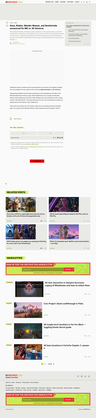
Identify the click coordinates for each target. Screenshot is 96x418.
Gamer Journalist (68, 388)
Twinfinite (17, 388)
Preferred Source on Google (36, 146)
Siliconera (48, 388)
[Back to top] (6, 183)
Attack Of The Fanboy (32, 388)
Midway (14, 127)
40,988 (50, 364)
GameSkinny (77, 388)
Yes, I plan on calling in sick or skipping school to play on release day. (77, 34)
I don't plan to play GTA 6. (74, 41)
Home (11, 22)
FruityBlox (34, 390)
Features (70, 2)
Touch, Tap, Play (27, 390)
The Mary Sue (18, 390)
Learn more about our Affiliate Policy (29, 144)
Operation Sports (10, 390)
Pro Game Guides (10, 388)
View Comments (37, 161)
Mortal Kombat (20, 127)
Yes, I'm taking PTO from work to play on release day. (78, 30)
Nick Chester (16, 42)
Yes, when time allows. (73, 38)
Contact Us (18, 382)
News (57, 2)
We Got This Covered (57, 388)
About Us (8, 382)
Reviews (63, 2)
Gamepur (23, 388)
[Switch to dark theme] (87, 2)
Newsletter (50, 2)
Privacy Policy (59, 272)
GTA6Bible (48, 390)
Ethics (13, 382)
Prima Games (42, 388)
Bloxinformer (42, 390)
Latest (77, 2)
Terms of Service (50, 272)
